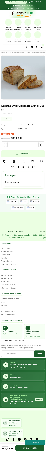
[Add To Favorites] (4, 161)
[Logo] (23, 14)
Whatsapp (36, 442)
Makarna (4, 305)
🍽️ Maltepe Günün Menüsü (16, 2)
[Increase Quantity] (40, 145)
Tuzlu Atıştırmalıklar (8, 311)
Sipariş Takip (14, 8)
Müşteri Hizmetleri (7, 275)
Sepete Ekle (31, 448)
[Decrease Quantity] (5, 145)
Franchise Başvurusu (8, 264)
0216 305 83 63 (36, 2)
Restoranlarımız (6, 261)
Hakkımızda (5, 248)
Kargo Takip (5, 282)
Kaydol (39, 354)
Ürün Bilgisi (10, 175)
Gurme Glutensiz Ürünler (10, 299)
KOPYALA (39, 399)
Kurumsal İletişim (7, 252)
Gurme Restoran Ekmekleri (25, 125)
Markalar (4, 258)
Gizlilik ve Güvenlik (8, 285)
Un (2, 308)
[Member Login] (37, 47)
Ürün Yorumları (12, 182)
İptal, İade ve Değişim (9, 288)
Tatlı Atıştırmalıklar (7, 315)
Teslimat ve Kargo (7, 278)
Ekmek (3, 302)
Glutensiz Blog (6, 255)
